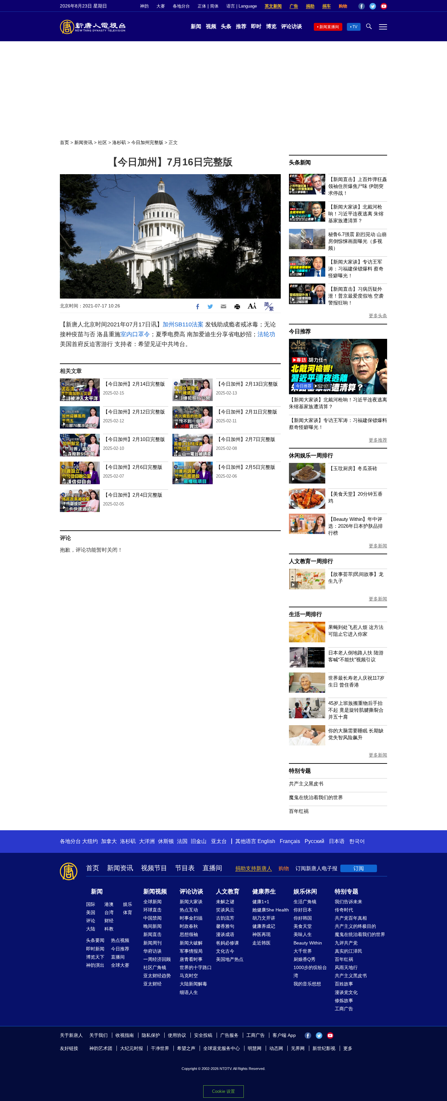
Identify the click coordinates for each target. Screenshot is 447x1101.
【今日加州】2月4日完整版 (132, 495)
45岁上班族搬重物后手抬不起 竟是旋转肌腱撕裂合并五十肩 (356, 710)
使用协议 (177, 1035)
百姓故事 (344, 983)
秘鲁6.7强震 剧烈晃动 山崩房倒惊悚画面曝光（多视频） (357, 241)
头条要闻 (95, 940)
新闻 (196, 26)
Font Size (252, 305)
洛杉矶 (119, 142)
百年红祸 (299, 811)
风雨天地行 (346, 967)
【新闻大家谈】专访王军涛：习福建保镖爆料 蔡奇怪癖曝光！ (356, 268)
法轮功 (266, 334)
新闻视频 (155, 891)
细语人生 (189, 992)
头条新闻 (300, 162)
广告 (294, 6)
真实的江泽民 (348, 951)
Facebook (361, 6)
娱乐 (127, 904)
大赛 (160, 6)
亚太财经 (152, 983)
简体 (214, 6)
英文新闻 (273, 6)
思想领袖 (189, 934)
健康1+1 (260, 901)
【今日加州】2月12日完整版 (134, 411)
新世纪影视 (324, 1048)
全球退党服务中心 (221, 1048)
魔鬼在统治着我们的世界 (316, 797)
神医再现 (261, 934)
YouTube (384, 6)
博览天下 (95, 957)
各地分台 (181, 6)
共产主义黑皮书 (306, 783)
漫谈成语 (225, 934)
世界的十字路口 (196, 967)
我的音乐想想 (307, 983)
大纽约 (90, 841)
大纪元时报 (131, 1048)
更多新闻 (378, 545)
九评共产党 (346, 942)
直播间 (212, 868)
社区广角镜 (154, 967)
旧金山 (198, 841)
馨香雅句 (225, 926)
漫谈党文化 (346, 992)
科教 (109, 928)
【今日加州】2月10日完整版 (134, 439)
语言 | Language (241, 6)
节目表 (185, 868)
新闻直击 (152, 934)
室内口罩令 (135, 334)
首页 (64, 142)
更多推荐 (378, 440)
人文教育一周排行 (311, 561)
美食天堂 (303, 926)
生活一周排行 (305, 614)
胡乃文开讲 (263, 918)
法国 (182, 841)
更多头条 (378, 315)
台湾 (109, 912)
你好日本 (303, 909)
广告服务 (229, 1035)
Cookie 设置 (223, 1091)
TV (354, 27)
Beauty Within (308, 942)
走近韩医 (261, 942)
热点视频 (120, 940)
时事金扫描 (191, 918)
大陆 (90, 928)
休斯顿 (166, 841)
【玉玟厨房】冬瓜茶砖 (352, 468)
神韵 (144, 6)
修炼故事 (344, 1000)
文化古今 (225, 951)
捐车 (326, 6)
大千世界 (303, 951)
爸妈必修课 (227, 942)
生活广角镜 (305, 901)
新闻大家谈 (191, 901)
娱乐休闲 (305, 891)
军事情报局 (191, 951)
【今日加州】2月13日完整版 (247, 384)
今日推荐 (300, 331)
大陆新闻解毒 (193, 983)
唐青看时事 (191, 959)
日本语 (337, 841)
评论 (90, 920)
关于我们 (98, 1035)
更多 (347, 1048)
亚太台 (219, 841)
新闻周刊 (152, 942)
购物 (343, 6)
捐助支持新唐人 (253, 868)
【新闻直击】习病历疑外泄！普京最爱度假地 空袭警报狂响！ (356, 295)
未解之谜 (225, 901)
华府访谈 (152, 951)
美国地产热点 (229, 959)
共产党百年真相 (351, 918)
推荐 (241, 26)
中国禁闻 (152, 918)
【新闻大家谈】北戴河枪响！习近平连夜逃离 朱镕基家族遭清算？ (356, 213)
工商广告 (344, 1008)
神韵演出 (95, 965)
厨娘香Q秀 (304, 959)
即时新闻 (95, 948)
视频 (211, 26)
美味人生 (303, 934)
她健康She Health (270, 909)
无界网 (298, 1048)
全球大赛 (120, 965)
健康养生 (264, 891)
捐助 (310, 6)
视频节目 (154, 868)
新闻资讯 (83, 142)
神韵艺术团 (100, 1048)
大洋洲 (147, 841)
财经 (109, 920)
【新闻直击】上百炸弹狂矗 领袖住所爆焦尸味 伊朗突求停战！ (357, 186)
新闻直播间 (329, 27)
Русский (314, 841)
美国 (90, 912)
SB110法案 (189, 324)
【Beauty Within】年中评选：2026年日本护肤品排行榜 (355, 526)
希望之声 (186, 1048)
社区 (102, 142)
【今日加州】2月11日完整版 (246, 411)
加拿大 (109, 841)
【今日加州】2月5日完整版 (245, 467)
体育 (127, 912)
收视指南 (125, 1035)
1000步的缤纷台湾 (310, 971)
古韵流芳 (225, 918)
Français (290, 841)
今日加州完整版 (147, 142)
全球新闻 (152, 901)
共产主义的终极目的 (355, 926)
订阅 (358, 868)
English (266, 841)
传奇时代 (344, 909)
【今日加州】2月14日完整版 (134, 384)
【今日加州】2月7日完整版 (245, 439)
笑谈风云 (225, 909)
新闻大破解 (191, 942)
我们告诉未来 (348, 901)
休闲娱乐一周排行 (311, 455)
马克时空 (189, 975)
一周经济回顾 (157, 959)
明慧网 (254, 1048)
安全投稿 (203, 1035)
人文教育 (228, 891)
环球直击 (152, 909)
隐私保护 (151, 1035)
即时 (256, 26)
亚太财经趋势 (157, 975)
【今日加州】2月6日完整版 (132, 467)
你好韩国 (303, 918)
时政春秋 (189, 926)
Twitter (372, 6)
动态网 (276, 1048)
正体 (202, 6)
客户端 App (284, 1035)
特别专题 (300, 771)
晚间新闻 (152, 926)
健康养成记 (263, 926)
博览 (271, 26)
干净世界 (160, 1048)
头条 (226, 26)
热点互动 (189, 909)
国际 (90, 904)
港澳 (109, 904)
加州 (168, 324)
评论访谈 (291, 26)
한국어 (357, 841)
